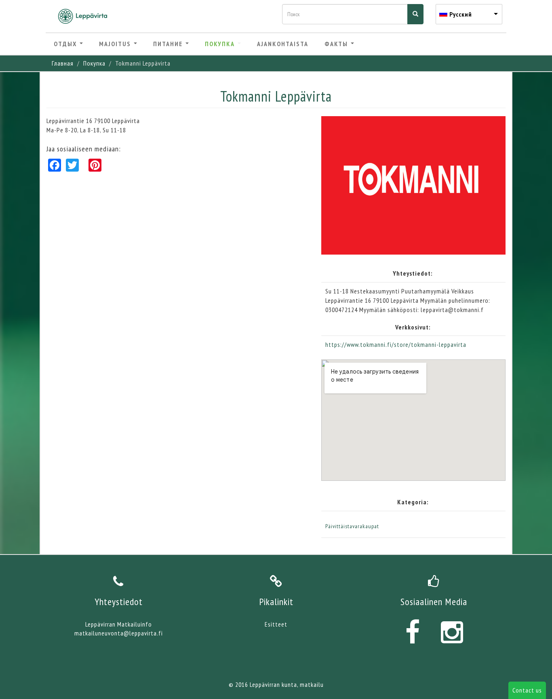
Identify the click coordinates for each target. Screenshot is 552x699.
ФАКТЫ (337, 44)
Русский (460, 14)
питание (169, 44)
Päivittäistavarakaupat (352, 526)
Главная (63, 63)
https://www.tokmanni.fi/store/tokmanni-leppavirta (395, 344)
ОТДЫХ (66, 44)
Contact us (527, 690)
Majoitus (116, 44)
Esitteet (276, 624)
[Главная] (86, 16)
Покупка (221, 44)
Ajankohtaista (282, 44)
